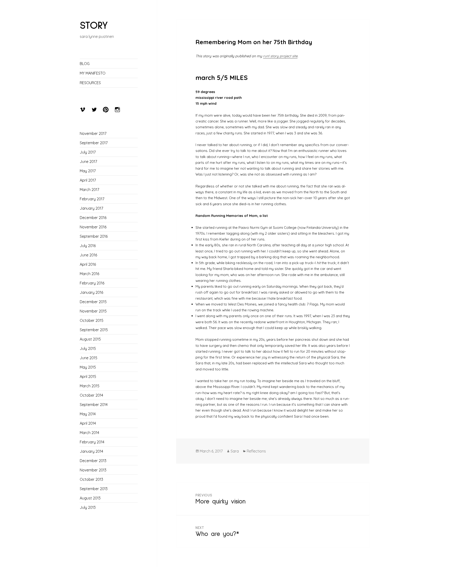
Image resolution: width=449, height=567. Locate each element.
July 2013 (88, 507)
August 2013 (90, 498)
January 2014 (91, 451)
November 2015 (93, 311)
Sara (235, 451)
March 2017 (89, 189)
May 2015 (88, 367)
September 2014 (94, 404)
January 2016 (91, 292)
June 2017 (88, 161)
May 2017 (88, 171)
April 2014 (88, 423)
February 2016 (92, 283)
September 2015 (94, 329)
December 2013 (93, 460)
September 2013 (94, 488)
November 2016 (93, 227)
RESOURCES (90, 82)
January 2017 (91, 208)
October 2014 (91, 395)
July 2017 (88, 152)
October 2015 (91, 320)
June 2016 (88, 255)
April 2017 (88, 180)
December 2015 (93, 301)
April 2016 (88, 264)
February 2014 (92, 442)
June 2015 (88, 357)
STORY (94, 25)
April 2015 (88, 376)
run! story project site (280, 56)
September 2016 (94, 236)
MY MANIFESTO (92, 73)
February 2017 (92, 199)
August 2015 (90, 339)
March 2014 (89, 432)
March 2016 (89, 273)
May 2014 (88, 414)
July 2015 (88, 348)
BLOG (85, 63)
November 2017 (93, 133)
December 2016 (93, 217)
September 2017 (94, 142)
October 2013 (91, 479)
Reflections (256, 451)
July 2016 (88, 245)
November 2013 (93, 470)
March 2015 (89, 386)
